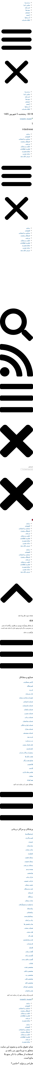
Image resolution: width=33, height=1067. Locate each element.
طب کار (30, 936)
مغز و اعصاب (29, 991)
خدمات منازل (29, 729)
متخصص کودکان (28, 987)
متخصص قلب (29, 979)
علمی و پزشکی (25, 146)
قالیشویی (30, 764)
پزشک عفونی (29, 857)
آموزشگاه (30, 686)
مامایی (31, 963)
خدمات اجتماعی (28, 702)
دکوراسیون (29, 749)
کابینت (31, 768)
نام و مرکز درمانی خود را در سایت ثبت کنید (20, 995)
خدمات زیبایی (29, 717)
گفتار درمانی (29, 951)
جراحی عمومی (28, 881)
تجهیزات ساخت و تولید (26, 698)
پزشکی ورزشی (28, 865)
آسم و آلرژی (29, 838)
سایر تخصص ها (28, 924)
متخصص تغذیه (28, 967)
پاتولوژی (30, 853)
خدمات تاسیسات (28, 705)
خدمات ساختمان (28, 721)
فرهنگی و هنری (25, 141)
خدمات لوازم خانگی (27, 725)
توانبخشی (30, 873)
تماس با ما (27, 5)
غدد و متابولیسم (28, 940)
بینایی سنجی (29, 850)
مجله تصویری (26, 151)
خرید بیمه (30, 737)
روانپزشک (30, 908)
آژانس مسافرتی (28, 682)
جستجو (28, 12)
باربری (31, 690)
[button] (16, 56)
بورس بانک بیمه (25, 156)
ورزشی (27, 144)
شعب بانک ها (29, 756)
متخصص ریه (29, 975)
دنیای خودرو (26, 154)
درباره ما (27, 3)
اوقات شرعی (26, 20)
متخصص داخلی (28, 971)
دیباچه (28, 134)
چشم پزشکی (29, 885)
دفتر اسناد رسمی (28, 745)
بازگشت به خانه (28, 632)
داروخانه (30, 893)
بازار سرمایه (29, 694)
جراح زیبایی (29, 877)
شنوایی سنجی (28, 928)
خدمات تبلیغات (28, 709)
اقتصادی (27, 137)
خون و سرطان (28, 889)
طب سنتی (30, 932)
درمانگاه (30, 897)
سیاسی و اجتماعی (24, 139)
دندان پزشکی (29, 900)
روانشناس (30, 912)
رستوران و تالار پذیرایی (26, 752)
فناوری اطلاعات (25, 149)
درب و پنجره (29, 741)
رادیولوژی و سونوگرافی (26, 904)
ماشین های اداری (28, 772)
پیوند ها (28, 10)
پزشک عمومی (28, 861)
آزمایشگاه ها (29, 834)
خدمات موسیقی (28, 733)
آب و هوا (27, 17)
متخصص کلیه (29, 983)
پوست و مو (29, 869)
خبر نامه (27, 8)
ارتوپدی (30, 842)
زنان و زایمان (29, 920)
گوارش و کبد (29, 955)
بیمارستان (30, 846)
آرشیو (28, 15)
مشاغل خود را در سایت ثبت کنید (23, 784)
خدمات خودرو (29, 713)
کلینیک (31, 948)
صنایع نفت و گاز (28, 760)
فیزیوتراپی (30, 944)
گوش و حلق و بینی (27, 959)
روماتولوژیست (28, 916)
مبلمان (31, 776)
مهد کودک (30, 780)
